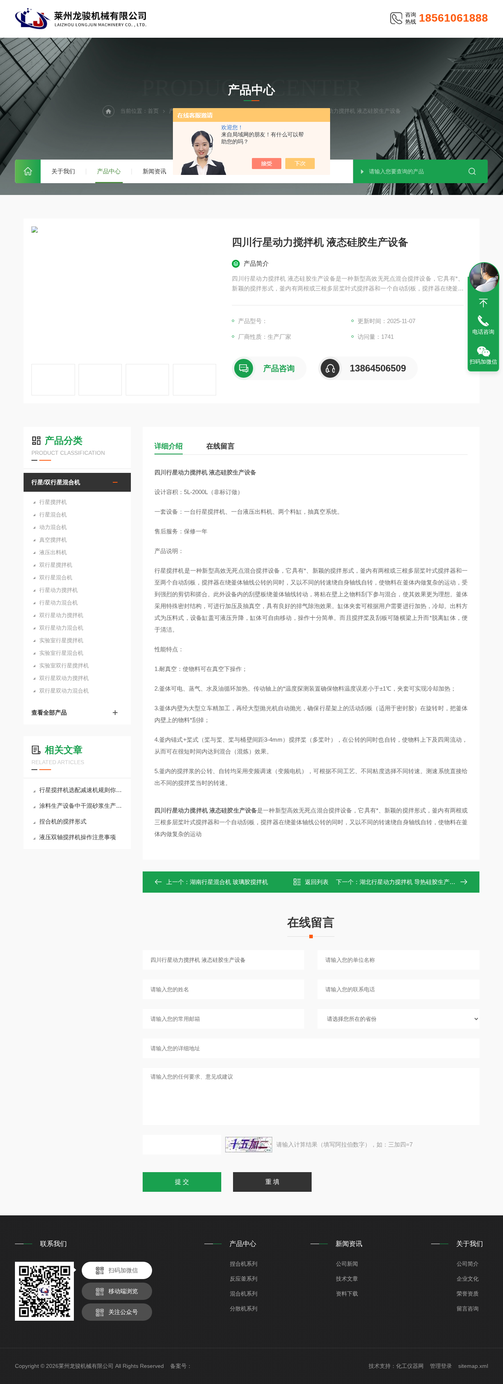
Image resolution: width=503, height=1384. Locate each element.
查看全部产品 (49, 712)
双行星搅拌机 (55, 565)
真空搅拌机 (53, 540)
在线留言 (220, 446)
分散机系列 (243, 1308)
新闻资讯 (154, 171)
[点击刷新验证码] (248, 1144)
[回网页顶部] (483, 303)
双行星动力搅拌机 (61, 615)
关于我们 (63, 171)
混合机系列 (243, 1293)
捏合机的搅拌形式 (62, 821)
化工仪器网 (410, 1366)
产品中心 (109, 171)
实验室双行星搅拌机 (64, 665)
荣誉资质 (468, 1293)
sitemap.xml (473, 1366)
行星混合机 (53, 514)
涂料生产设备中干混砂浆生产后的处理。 (81, 805)
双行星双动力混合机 (64, 690)
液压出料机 (53, 552)
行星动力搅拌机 (58, 590)
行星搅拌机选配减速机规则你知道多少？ (81, 790)
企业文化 (468, 1279)
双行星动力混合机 (61, 628)
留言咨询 (468, 1308)
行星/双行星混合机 (55, 482)
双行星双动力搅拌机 (64, 678)
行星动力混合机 (58, 602)
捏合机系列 (243, 1264)
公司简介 (468, 1264)
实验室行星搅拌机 (61, 640)
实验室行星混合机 (61, 653)
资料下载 (347, 1293)
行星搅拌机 (53, 502)
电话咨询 (483, 332)
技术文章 (347, 1279)
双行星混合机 (55, 577)
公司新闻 (347, 1264)
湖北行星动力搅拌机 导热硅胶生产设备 (410, 882)
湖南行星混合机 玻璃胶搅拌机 (229, 882)
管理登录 (441, 1366)
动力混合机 (53, 527)
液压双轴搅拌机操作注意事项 (77, 837)
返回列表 (317, 882)
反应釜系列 (243, 1279)
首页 (27, 171)
